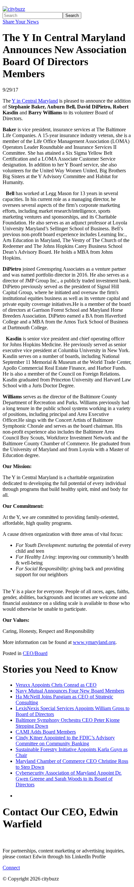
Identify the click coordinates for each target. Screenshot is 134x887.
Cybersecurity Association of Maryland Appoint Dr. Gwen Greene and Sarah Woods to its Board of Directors (69, 778)
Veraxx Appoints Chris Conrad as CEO (56, 685)
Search (72, 15)
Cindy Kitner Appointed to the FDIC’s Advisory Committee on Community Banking (65, 740)
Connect (11, 867)
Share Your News (21, 21)
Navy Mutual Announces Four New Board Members (70, 691)
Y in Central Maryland (35, 101)
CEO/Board (35, 653)
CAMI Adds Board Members (46, 732)
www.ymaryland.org (94, 642)
